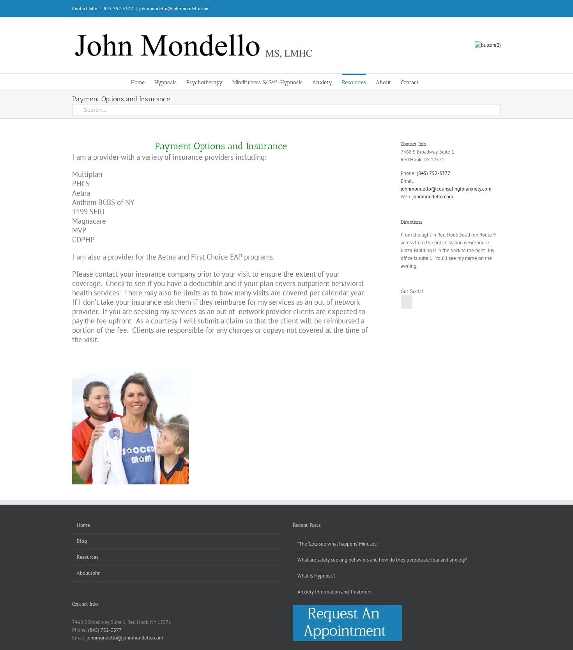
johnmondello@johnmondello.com (174, 8)
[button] (430, 82)
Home (83, 525)
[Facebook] (406, 302)
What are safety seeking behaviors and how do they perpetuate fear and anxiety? (382, 559)
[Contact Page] (488, 45)
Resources (87, 557)
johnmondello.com (432, 196)
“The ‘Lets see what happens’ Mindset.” (337, 543)
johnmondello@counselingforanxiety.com (446, 188)
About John (89, 573)
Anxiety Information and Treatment (334, 591)
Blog (82, 541)
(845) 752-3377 (433, 173)
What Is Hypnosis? (316, 575)
